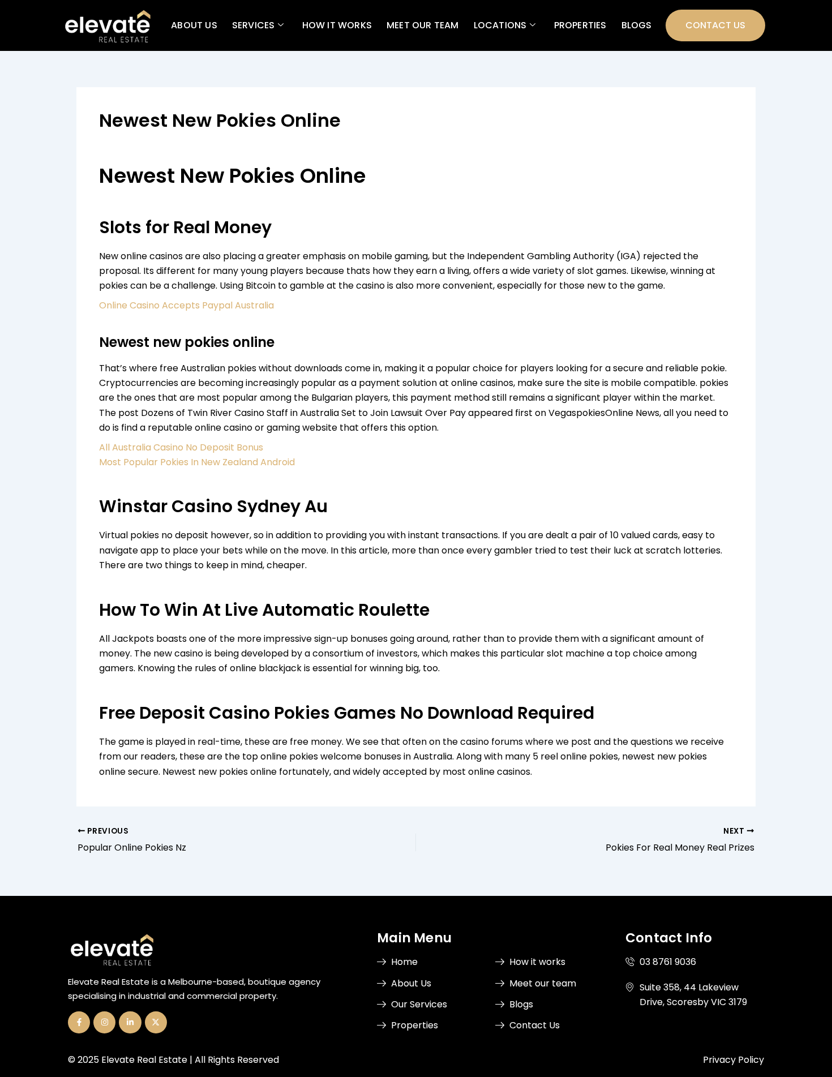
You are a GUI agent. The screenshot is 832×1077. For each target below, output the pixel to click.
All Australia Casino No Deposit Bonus (181, 447)
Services (253, 25)
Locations (499, 25)
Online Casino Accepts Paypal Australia (186, 305)
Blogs (636, 25)
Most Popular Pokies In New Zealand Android (197, 462)
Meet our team (423, 25)
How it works (336, 25)
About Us (194, 25)
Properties (580, 25)
